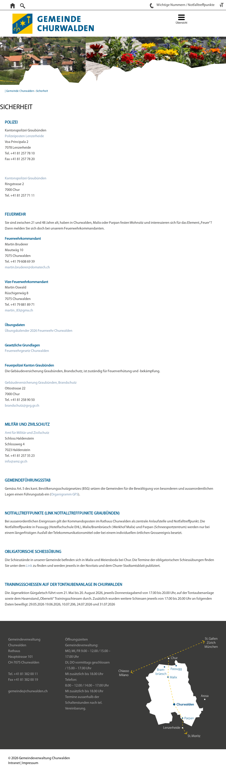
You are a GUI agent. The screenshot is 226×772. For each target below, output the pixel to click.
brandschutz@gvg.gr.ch (22, 406)
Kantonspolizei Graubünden (25, 178)
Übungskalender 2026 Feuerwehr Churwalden (38, 331)
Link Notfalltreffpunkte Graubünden (82, 514)
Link (29, 566)
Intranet (14, 763)
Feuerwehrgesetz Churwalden (27, 351)
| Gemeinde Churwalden (19, 91)
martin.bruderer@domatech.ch (27, 267)
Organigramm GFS (64, 494)
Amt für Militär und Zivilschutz (27, 433)
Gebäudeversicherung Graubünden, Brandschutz (41, 383)
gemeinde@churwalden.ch (28, 691)
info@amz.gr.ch (16, 461)
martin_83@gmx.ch (19, 310)
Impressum (30, 763)
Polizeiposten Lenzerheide (24, 136)
